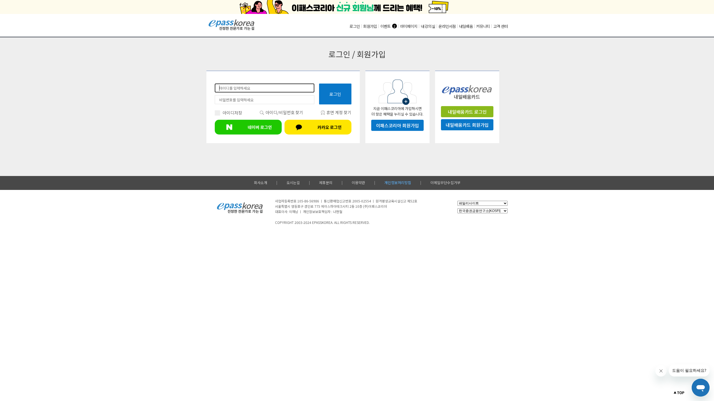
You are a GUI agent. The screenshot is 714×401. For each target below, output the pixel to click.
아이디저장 (232, 113)
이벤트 (385, 26)
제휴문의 (325, 182)
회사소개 (260, 182)
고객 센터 (500, 26)
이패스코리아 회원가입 (397, 125)
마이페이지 (408, 26)
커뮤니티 (483, 26)
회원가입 (370, 26)
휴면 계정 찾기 (338, 112)
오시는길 (293, 182)
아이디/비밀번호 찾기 (284, 112)
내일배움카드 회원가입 (467, 124)
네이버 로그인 (260, 127)
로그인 (354, 26)
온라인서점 (446, 26)
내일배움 (466, 26)
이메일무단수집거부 (445, 182)
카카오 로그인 (329, 127)
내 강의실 (428, 26)
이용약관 (358, 182)
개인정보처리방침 (397, 182)
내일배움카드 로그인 (467, 111)
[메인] (231, 29)
